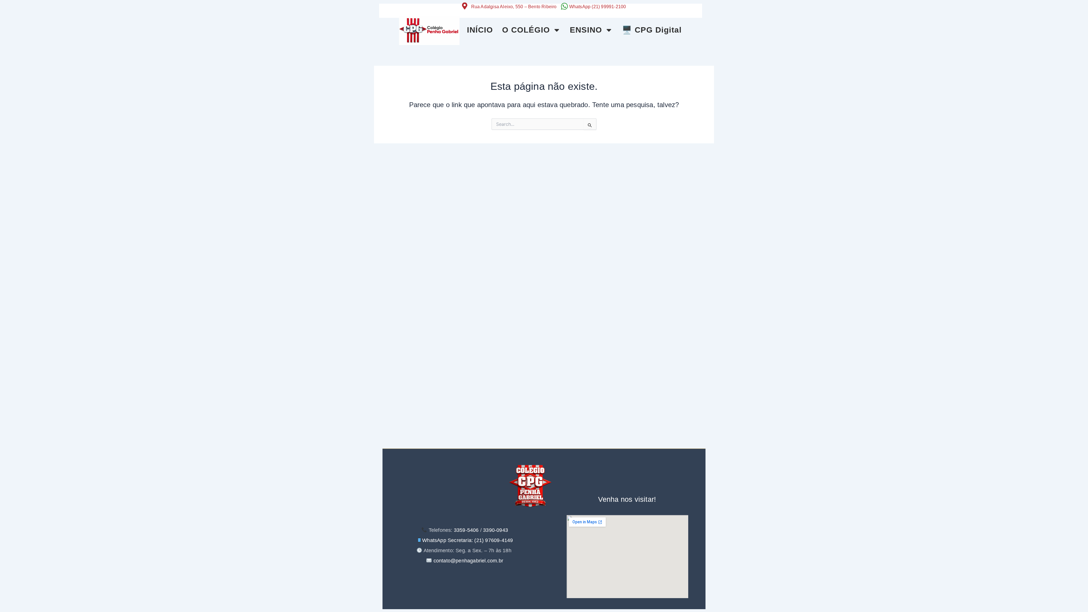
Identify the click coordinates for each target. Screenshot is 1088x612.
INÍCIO (480, 30)
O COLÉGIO (526, 30)
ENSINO (586, 30)
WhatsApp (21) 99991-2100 (597, 6)
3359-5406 (466, 530)
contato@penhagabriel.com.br (467, 561)
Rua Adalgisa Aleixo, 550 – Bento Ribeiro (514, 6)
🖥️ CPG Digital (652, 30)
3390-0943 (495, 530)
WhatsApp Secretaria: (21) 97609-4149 (467, 540)
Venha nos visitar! (627, 499)
